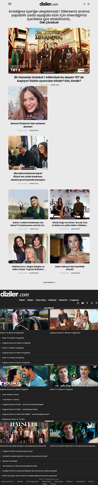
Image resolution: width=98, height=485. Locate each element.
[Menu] (9, 4)
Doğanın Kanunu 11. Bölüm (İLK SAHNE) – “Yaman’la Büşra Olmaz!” (26, 414)
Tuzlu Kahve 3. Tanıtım (10, 400)
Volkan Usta (55, 85)
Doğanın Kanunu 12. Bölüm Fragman (14, 389)
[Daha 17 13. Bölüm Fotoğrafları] (24, 319)
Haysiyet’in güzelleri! (10, 461)
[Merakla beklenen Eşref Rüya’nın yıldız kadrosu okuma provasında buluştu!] (27, 153)
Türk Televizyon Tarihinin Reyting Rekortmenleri (19, 466)
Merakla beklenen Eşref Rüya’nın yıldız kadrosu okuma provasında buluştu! (28, 176)
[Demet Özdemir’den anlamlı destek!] (27, 103)
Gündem (28, 119)
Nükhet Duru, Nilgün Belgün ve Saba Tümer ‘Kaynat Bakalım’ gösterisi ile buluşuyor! (28, 268)
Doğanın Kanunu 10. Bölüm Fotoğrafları (16, 343)
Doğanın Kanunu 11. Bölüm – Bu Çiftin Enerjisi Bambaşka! (23, 404)
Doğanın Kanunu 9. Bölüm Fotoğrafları (16, 353)
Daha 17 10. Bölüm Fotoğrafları (13, 358)
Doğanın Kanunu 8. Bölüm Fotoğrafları (16, 363)
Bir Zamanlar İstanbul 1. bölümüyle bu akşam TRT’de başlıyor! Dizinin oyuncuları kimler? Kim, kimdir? (49, 79)
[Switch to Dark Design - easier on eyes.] (84, 4)
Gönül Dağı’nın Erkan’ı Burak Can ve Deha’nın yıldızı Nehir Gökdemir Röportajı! (70, 224)
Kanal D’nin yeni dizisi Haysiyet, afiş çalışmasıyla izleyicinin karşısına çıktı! (23, 446)
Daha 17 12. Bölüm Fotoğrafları (13, 338)
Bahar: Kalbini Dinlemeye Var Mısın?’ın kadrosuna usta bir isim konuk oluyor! (28, 224)
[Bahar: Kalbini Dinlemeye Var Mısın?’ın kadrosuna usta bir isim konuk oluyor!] (28, 204)
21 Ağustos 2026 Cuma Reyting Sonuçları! (17, 451)
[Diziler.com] (49, 4)
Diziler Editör (33, 130)
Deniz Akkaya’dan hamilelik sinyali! (69, 268)
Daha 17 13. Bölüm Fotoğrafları (12, 333)
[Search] (88, 4)
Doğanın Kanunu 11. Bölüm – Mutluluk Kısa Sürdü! (20, 409)
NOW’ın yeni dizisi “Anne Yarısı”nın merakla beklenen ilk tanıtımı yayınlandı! (29, 476)
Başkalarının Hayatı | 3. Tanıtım (13, 419)
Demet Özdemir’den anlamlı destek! (28, 125)
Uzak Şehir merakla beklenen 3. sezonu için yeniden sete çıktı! (25, 456)
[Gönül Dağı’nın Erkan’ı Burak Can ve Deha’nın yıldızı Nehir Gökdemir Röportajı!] (70, 204)
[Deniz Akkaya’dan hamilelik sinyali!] (70, 248)
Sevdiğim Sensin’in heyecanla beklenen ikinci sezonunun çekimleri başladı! (29, 471)
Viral (28, 262)
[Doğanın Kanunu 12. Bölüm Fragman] (24, 376)
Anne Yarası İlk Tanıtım (10, 395)
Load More (48, 282)
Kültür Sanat (49, 72)
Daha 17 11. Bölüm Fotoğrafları (13, 348)
